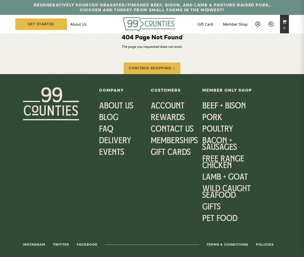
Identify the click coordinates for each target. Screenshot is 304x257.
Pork (212, 118)
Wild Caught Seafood (226, 192)
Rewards (168, 118)
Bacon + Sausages (219, 144)
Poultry (217, 129)
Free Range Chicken (223, 162)
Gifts (211, 207)
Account (167, 106)
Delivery (115, 141)
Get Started (41, 24)
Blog (108, 118)
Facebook (87, 244)
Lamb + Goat (225, 177)
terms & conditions (227, 244)
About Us (116, 106)
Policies (265, 244)
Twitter (61, 244)
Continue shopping (150, 68)
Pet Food (220, 219)
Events (111, 152)
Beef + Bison (224, 106)
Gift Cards (171, 152)
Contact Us (172, 129)
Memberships (174, 141)
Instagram (34, 244)
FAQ (106, 129)
